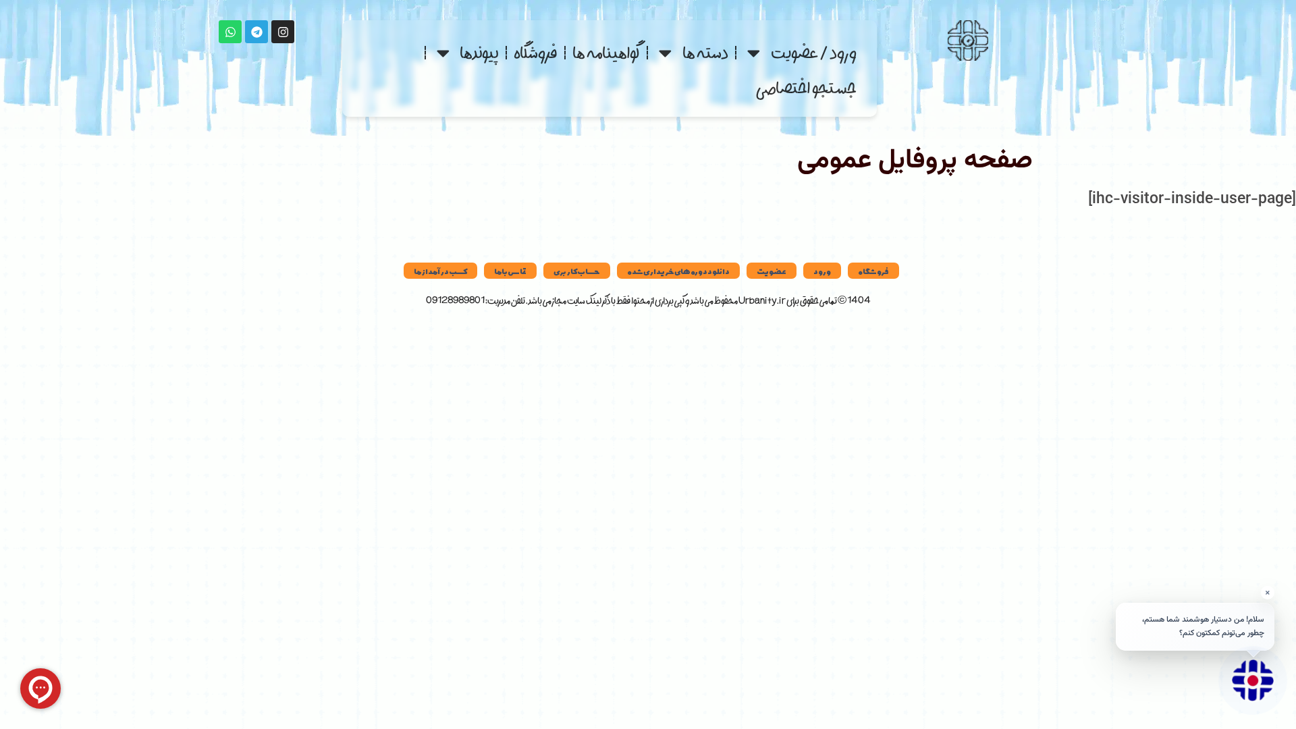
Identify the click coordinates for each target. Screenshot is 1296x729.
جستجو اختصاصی (806, 87)
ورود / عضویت (814, 52)
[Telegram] (256, 31)
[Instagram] (282, 31)
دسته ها (705, 52)
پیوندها (479, 52)
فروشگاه (536, 52)
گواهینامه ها (606, 52)
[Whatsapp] (230, 31)
